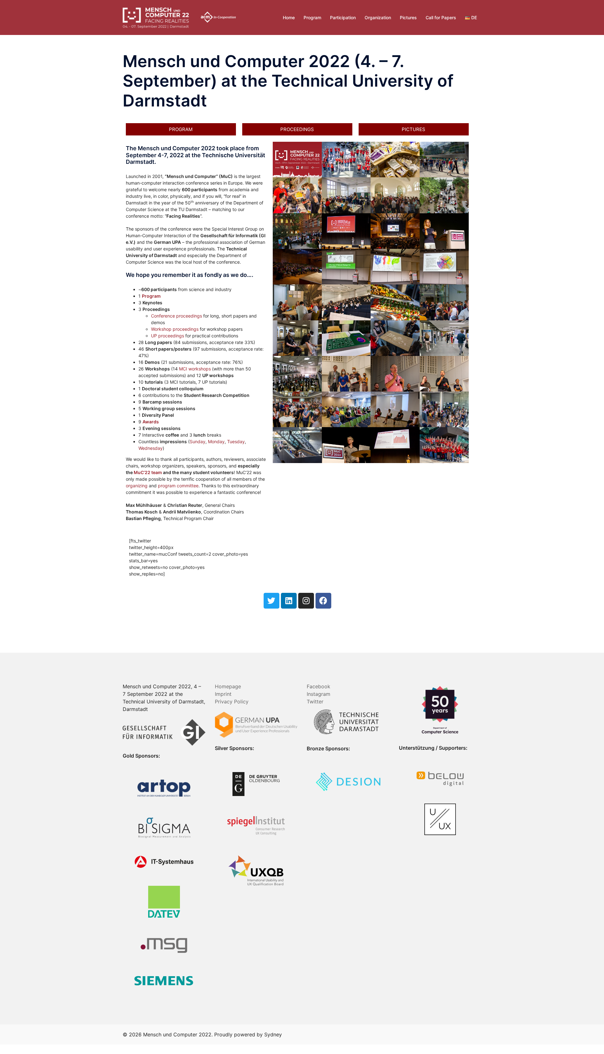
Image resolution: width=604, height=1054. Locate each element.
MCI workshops (195, 368)
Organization (378, 17)
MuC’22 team (148, 472)
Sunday (197, 441)
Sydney (273, 1034)
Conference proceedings (176, 315)
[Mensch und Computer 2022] (179, 17)
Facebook (318, 686)
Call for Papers (441, 17)
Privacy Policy (232, 701)
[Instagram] (306, 601)
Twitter (315, 701)
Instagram (318, 694)
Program (312, 17)
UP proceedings (167, 335)
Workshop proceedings (175, 329)
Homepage (228, 686)
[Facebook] (323, 601)
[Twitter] (271, 601)
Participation (343, 17)
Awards (151, 421)
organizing (137, 485)
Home (289, 17)
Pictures (408, 17)
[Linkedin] (289, 601)
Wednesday (150, 448)
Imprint (223, 694)
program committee (178, 485)
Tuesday (236, 441)
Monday (216, 441)
